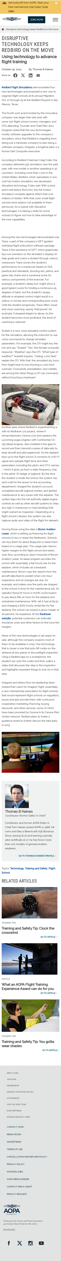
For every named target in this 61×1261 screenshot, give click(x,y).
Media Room (14, 1134)
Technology (17, 868)
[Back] (4, 29)
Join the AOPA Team (16, 1104)
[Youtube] (41, 1243)
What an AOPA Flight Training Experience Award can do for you (28, 986)
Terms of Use (15, 1149)
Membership (13, 1086)
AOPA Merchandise (18, 1179)
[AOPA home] (11, 20)
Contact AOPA (15, 1127)
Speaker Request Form (18, 1117)
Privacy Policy (16, 1164)
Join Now (36, 19)
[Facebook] (8, 1243)
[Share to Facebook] (15, 75)
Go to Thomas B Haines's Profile (36, 856)
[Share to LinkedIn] (30, 75)
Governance (13, 1098)
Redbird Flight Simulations (17, 87)
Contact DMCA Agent (19, 1186)
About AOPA (12, 1073)
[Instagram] (30, 1243)
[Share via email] (38, 75)
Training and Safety (36, 868)
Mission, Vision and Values (20, 1092)
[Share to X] (23, 75)
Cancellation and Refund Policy (27, 1156)
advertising (14, 1142)
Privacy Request (17, 1194)
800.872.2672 (9, 1230)
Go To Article (47, 937)
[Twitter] (19, 1243)
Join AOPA (11, 1079)
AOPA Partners (14, 1111)
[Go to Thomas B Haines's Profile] (17, 807)
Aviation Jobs (15, 1171)
